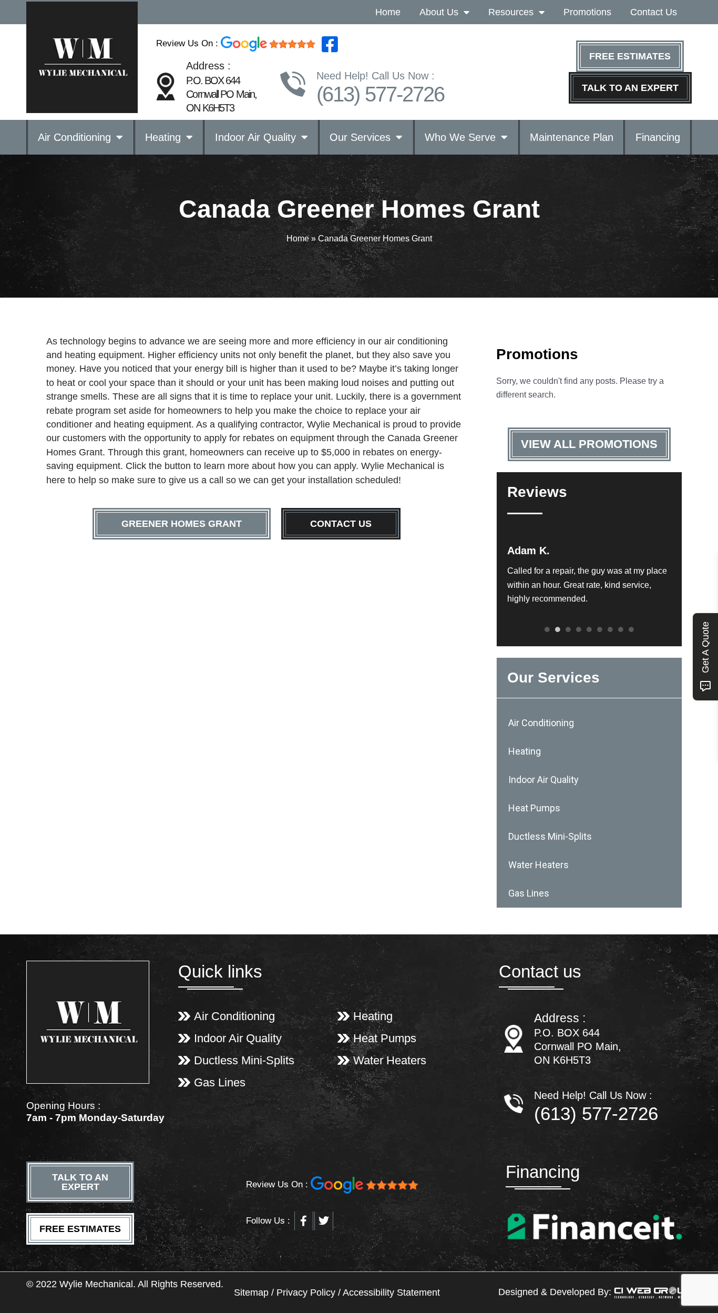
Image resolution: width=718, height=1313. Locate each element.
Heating (163, 137)
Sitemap (252, 1292)
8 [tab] (621, 629)
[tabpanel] (589, 575)
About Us (438, 12)
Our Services (360, 137)
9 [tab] (631, 629)
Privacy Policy (305, 1292)
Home (388, 12)
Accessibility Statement (391, 1292)
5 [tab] (589, 629)
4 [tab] (578, 629)
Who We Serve (460, 137)
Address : (560, 1018)
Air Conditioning (74, 137)
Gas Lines (528, 893)
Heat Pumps (534, 807)
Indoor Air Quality (255, 137)
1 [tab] (547, 629)
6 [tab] (599, 629)
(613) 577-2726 (380, 94)
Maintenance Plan (571, 137)
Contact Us (653, 12)
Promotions (587, 12)
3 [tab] (568, 629)
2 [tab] (557, 629)
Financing (657, 137)
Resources (511, 12)
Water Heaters (538, 864)
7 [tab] (610, 629)
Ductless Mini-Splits (550, 836)
